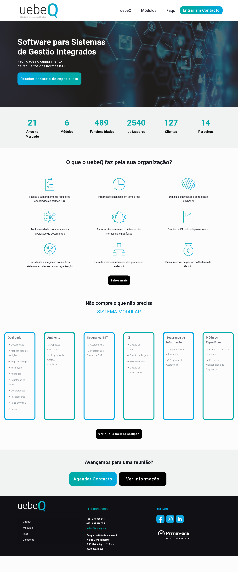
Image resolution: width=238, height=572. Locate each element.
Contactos (28, 539)
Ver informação (142, 479)
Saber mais (119, 280)
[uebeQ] (39, 10)
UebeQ (27, 521)
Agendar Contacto (93, 479)
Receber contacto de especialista (49, 79)
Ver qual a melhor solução (119, 434)
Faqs (25, 533)
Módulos (28, 527)
